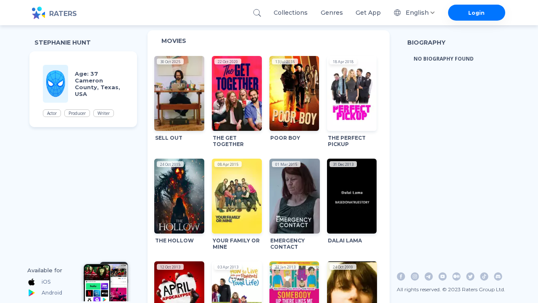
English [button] (417, 12)
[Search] (257, 13)
